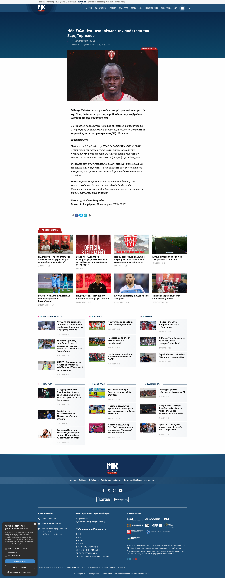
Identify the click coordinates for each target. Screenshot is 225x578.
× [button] (35, 524)
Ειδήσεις (83, 480)
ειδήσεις (50, 2)
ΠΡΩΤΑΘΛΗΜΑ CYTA (149, 49)
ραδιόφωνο (71, 2)
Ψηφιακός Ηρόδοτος (133, 480)
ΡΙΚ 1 (78, 534)
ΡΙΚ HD (79, 541)
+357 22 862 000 (49, 519)
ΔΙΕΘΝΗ (148, 317)
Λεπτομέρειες (19, 544)
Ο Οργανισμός (82, 519)
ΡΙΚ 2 (78, 537)
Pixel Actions (138, 574)
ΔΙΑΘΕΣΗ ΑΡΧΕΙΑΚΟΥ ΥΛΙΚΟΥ (91, 567)
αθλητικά (82, 2)
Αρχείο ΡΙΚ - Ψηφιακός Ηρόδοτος (90, 522)
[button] (20, 572)
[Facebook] (103, 491)
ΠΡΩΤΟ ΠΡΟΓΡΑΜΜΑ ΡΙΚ (87, 547)
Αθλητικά (117, 480)
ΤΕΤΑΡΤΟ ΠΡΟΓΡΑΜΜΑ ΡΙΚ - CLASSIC (93, 557)
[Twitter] (108, 491)
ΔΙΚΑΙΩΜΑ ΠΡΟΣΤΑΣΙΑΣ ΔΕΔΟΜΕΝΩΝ (51, 567)
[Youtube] (121, 491)
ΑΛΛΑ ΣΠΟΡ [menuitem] (123, 8)
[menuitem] (190, 8)
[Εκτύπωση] (89, 215)
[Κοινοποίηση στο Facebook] (77, 215)
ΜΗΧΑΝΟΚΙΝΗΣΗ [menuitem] (151, 8)
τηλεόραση (60, 2)
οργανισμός (120, 2)
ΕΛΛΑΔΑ (98, 317)
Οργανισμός (149, 480)
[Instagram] (114, 491)
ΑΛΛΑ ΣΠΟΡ (99, 384)
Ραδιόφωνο (106, 480)
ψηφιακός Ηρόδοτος (96, 2)
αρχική (42, 2)
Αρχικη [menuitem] (89, 8)
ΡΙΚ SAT (79, 544)
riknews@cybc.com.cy (51, 524)
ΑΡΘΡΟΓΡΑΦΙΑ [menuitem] (137, 8)
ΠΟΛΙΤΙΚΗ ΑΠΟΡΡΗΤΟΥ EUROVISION (113, 567)
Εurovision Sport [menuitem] (169, 8)
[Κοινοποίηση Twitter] (81, 215)
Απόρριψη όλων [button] (19, 567)
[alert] (20, 549)
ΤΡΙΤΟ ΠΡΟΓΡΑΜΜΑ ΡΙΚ (86, 553)
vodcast (109, 2)
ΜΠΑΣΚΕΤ (47, 384)
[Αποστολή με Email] (85, 215)
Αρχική (73, 480)
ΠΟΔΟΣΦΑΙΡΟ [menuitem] (100, 8)
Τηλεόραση (94, 480)
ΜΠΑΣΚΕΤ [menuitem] (112, 8)
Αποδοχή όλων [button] (20, 561)
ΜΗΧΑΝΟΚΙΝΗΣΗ (152, 384)
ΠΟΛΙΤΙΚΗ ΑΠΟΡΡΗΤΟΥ (72, 567)
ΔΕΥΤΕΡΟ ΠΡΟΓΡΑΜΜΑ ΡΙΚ (88, 550)
